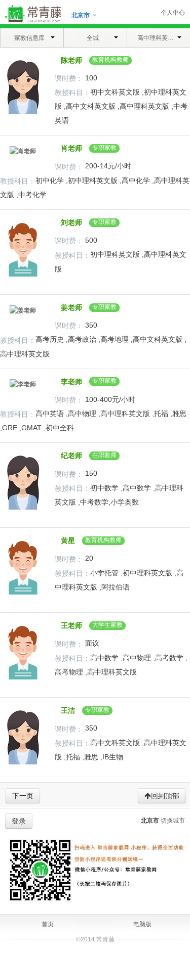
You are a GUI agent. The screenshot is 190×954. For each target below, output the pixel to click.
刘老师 (69, 222)
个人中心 (173, 12)
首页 (48, 924)
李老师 (69, 382)
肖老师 (69, 148)
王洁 (66, 710)
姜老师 (69, 307)
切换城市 (173, 820)
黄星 (66, 540)
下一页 (22, 796)
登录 (19, 821)
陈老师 (69, 60)
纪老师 (69, 455)
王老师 (69, 625)
